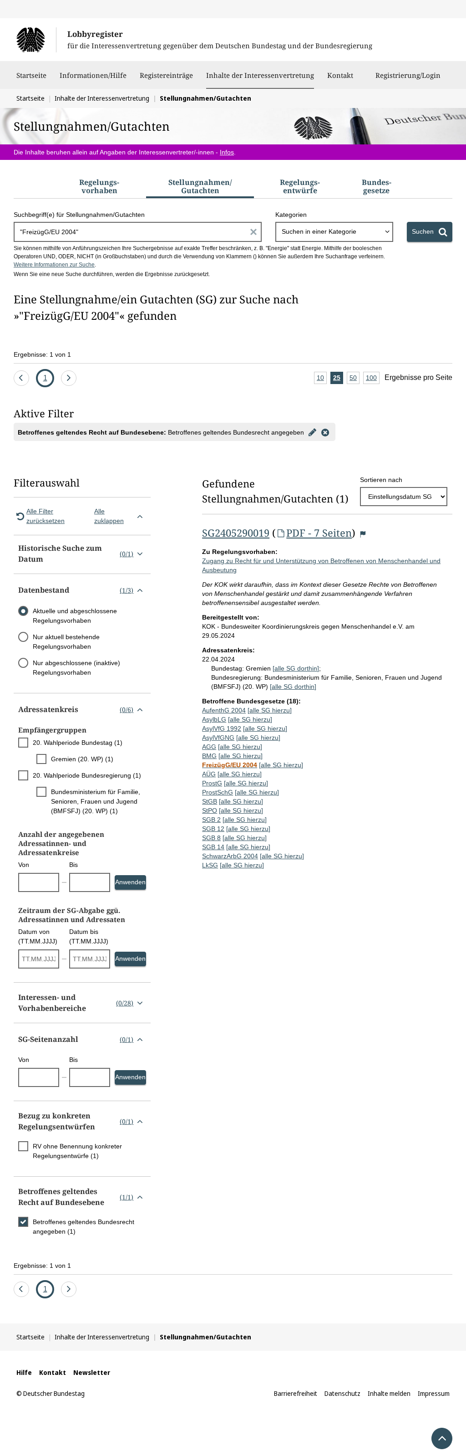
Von (23, 864)
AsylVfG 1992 (221, 728)
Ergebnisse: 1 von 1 (42, 354)
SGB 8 (211, 837)
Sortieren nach (381, 479)
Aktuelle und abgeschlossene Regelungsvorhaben (75, 615)
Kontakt (340, 75)
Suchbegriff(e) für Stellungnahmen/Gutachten (79, 214)
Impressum (434, 1393)
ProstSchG (217, 792)
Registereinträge (166, 75)
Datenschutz (342, 1393)
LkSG (210, 865)
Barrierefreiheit (295, 1393)
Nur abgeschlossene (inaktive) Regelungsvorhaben (76, 667)
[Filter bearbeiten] (312, 432)
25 (338, 379)
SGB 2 (211, 819)
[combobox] (334, 232)
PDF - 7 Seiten (319, 532)
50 (355, 379)
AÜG (209, 774)
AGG (209, 746)
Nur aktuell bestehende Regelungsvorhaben (66, 641)
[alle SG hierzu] (270, 710)
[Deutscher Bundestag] (36, 39)
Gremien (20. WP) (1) (82, 759)
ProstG (212, 783)
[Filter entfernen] (325, 432)
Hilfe (24, 1372)
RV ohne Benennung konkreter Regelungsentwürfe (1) (77, 1151)
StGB (209, 801)
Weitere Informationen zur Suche (54, 264)
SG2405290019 (235, 532)
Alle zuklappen (109, 516)
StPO (209, 810)
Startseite (31, 75)
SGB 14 (213, 847)
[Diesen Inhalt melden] (362, 534)
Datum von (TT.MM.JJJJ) (37, 936)
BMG (209, 755)
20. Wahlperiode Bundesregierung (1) (87, 775)
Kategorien (291, 214)
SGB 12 (213, 828)
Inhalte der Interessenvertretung (260, 75)
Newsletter (91, 1372)
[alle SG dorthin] (296, 668)
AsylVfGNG (218, 737)
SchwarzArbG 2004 (230, 856)
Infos (227, 152)
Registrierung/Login (408, 75)
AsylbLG (214, 719)
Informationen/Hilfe (93, 75)
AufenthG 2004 (224, 710)
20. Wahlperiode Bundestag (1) (77, 742)
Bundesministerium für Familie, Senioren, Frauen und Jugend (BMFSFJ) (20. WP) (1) (95, 801)
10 (322, 379)
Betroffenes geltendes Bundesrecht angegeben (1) (83, 1226)
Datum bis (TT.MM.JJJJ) (88, 936)
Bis (73, 864)
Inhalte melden (389, 1393)
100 (373, 379)
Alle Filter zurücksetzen (45, 516)
